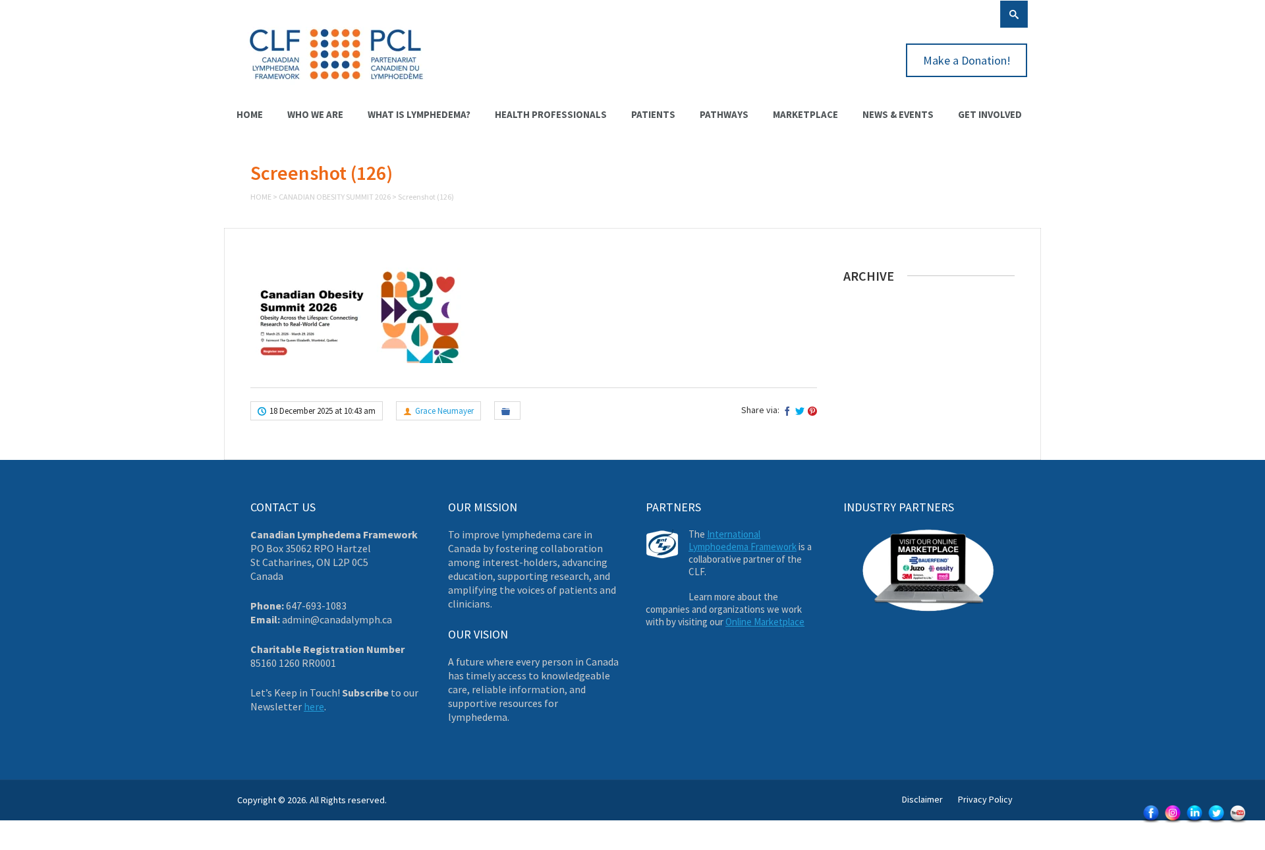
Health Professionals (551, 114)
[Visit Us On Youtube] (1238, 822)
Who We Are (315, 114)
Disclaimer (922, 799)
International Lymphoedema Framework (743, 540)
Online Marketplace (764, 621)
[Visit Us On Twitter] (1216, 822)
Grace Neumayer (444, 410)
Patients (653, 114)
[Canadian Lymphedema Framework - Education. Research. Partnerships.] (336, 87)
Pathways (724, 114)
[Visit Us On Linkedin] (1194, 822)
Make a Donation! (967, 60)
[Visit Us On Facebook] (1151, 822)
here (314, 706)
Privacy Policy (985, 799)
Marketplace (805, 114)
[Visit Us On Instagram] (1172, 822)
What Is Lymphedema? (419, 114)
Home (250, 114)
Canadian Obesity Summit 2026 (335, 197)
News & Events (898, 114)
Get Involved (990, 114)
